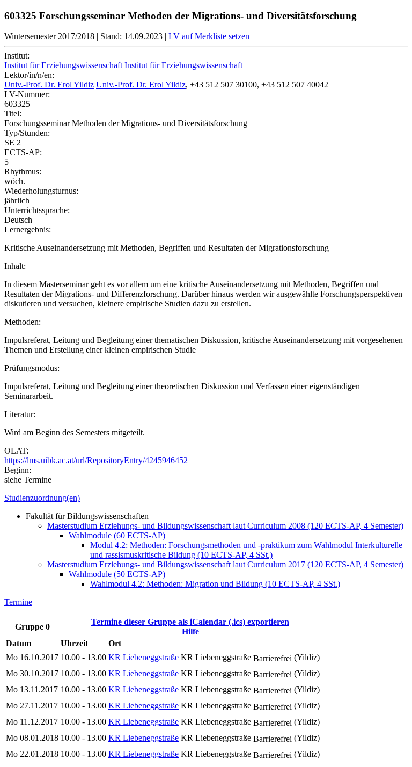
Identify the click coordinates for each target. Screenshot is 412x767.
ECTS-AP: (23, 152)
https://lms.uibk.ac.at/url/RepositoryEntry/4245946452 (96, 460)
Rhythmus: (22, 171)
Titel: (12, 113)
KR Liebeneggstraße (143, 657)
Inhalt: (15, 266)
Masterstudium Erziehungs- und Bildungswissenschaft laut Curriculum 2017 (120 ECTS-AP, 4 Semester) (225, 564)
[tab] (206, 498)
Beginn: (17, 469)
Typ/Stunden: (27, 132)
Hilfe (190, 631)
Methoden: (22, 321)
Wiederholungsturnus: (41, 190)
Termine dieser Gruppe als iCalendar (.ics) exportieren (190, 621)
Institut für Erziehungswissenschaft (63, 65)
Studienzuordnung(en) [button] (42, 497)
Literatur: (19, 414)
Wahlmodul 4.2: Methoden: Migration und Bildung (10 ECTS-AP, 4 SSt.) (215, 583)
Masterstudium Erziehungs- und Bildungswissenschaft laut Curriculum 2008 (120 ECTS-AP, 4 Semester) (225, 525)
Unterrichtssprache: (37, 210)
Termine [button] (18, 602)
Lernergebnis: (27, 229)
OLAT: (16, 450)
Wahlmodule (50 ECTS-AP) (117, 574)
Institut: (17, 55)
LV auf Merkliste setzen (208, 36)
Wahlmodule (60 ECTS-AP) (117, 535)
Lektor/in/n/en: (29, 74)
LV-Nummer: (27, 94)
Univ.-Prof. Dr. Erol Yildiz (49, 84)
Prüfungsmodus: (32, 367)
